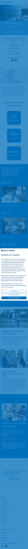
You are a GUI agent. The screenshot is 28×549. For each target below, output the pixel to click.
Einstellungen (14, 291)
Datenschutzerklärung (21, 285)
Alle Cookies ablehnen (14, 294)
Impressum (11, 287)
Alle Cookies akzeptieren (14, 298)
